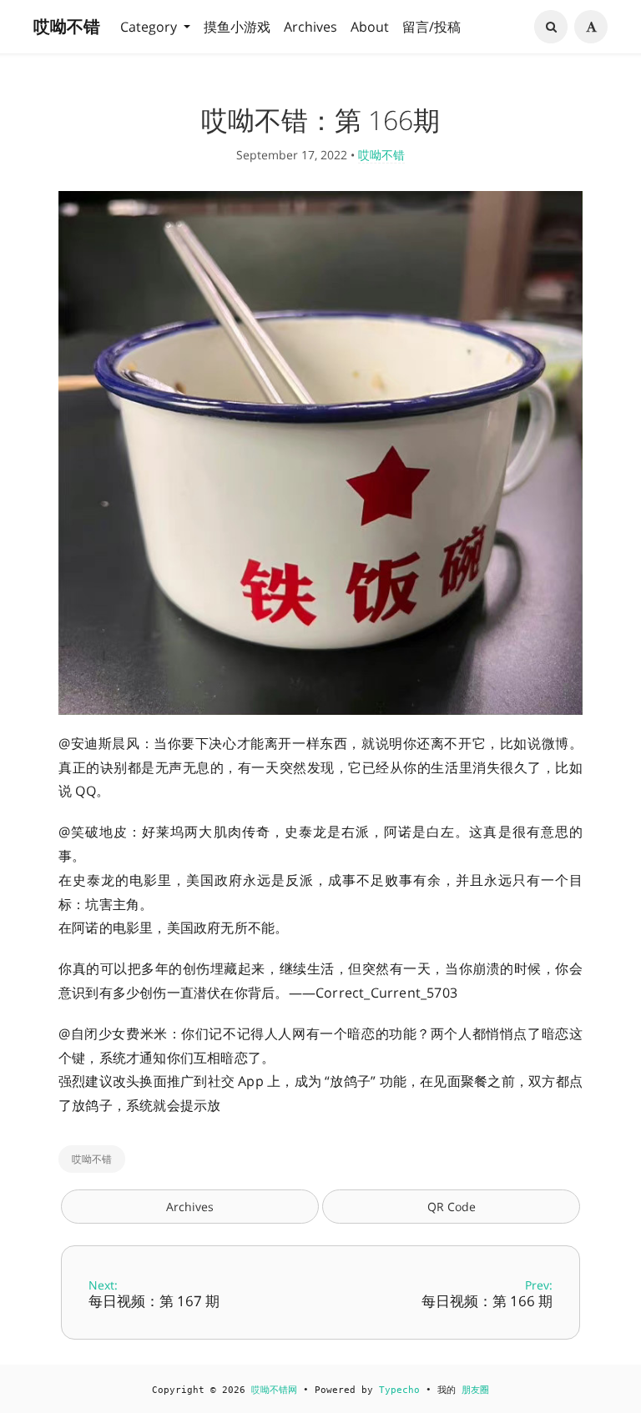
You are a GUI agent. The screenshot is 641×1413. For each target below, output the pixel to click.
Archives (310, 27)
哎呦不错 (66, 26)
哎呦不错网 (274, 1390)
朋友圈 (475, 1390)
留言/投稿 (431, 27)
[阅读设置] (591, 26)
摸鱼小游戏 (237, 27)
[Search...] (551, 26)
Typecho (399, 1390)
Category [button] (150, 27)
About (370, 27)
